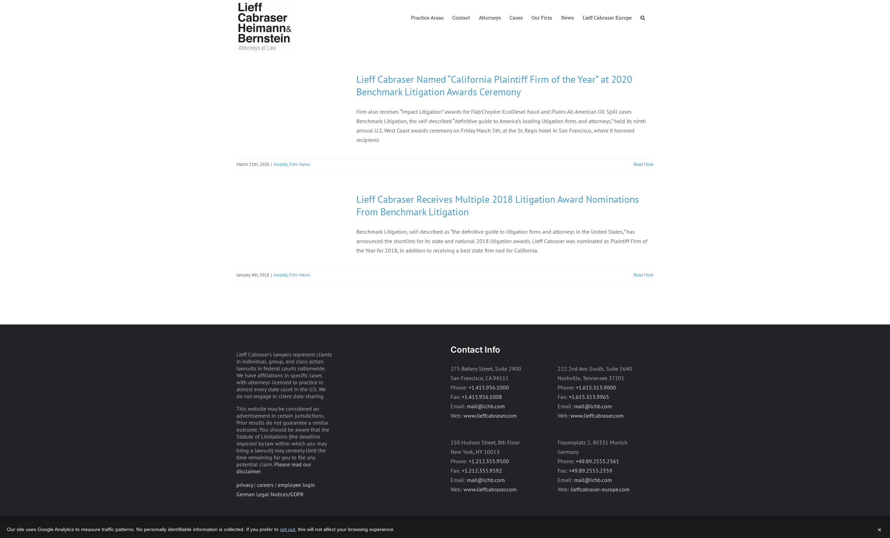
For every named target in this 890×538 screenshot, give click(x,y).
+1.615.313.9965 (589, 396)
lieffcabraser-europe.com (600, 489)
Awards (281, 164)
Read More (643, 164)
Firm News (299, 164)
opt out (287, 529)
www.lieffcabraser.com (490, 415)
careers (265, 484)
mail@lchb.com (486, 406)
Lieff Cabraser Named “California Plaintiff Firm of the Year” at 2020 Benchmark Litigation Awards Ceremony (494, 85)
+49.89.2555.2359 (590, 470)
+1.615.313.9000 (596, 387)
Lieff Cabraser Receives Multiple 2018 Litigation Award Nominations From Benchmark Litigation (497, 205)
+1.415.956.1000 (489, 387)
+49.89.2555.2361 (597, 461)
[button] (642, 17)
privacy (244, 484)
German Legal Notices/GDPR (270, 494)
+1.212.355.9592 (482, 470)
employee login (296, 484)
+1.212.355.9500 (489, 461)
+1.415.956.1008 (482, 396)
